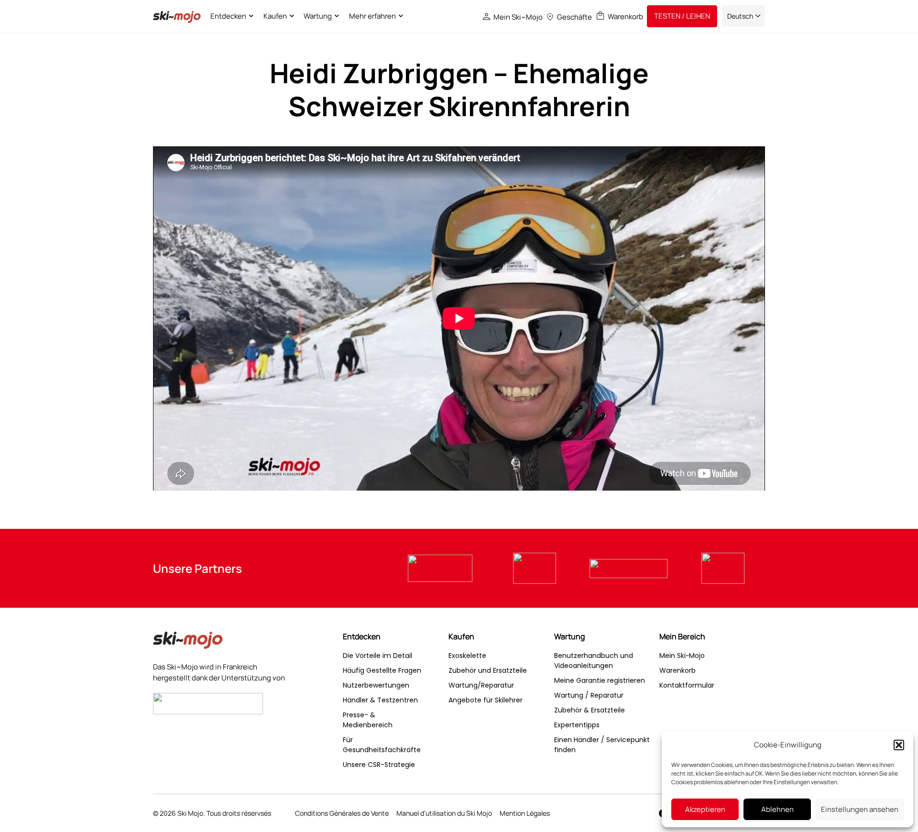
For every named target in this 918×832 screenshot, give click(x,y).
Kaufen (275, 16)
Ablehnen (777, 809)
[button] (899, 745)
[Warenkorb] (600, 15)
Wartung (318, 16)
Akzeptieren (705, 809)
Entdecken (228, 16)
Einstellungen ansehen (859, 809)
